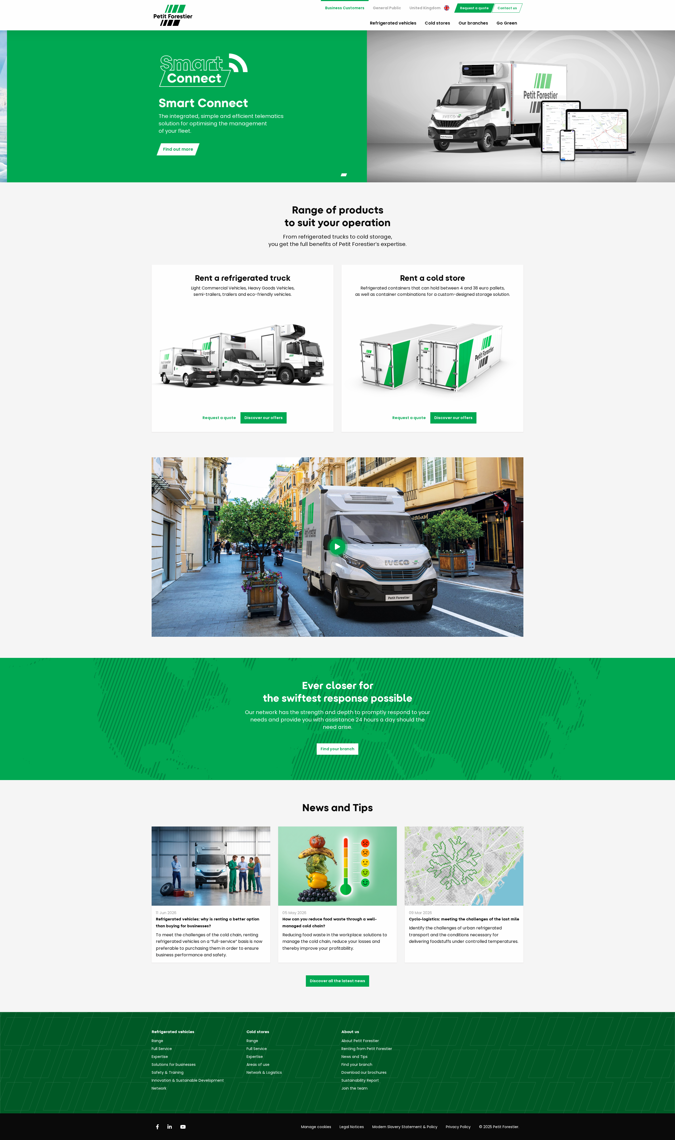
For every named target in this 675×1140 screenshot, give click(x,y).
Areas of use (258, 1064)
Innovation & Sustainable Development (188, 1080)
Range (157, 1040)
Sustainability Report (360, 1080)
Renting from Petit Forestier (366, 1048)
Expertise (160, 1056)
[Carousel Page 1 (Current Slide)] (334, 174)
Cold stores (437, 23)
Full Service (162, 1048)
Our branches (473, 23)
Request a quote (474, 8)
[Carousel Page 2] (344, 174)
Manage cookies (316, 1126)
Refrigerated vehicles (393, 23)
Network (159, 1088)
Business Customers (344, 8)
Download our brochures (364, 1072)
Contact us (507, 8)
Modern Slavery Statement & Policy (404, 1126)
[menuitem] (345, 8)
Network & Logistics (264, 1072)
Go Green (506, 23)
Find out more (171, 149)
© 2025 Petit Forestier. (499, 1126)
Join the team (354, 1088)
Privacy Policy (458, 1126)
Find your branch (337, 749)
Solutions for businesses (174, 1064)
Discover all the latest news (337, 981)
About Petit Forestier (360, 1040)
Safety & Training (168, 1072)
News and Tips (354, 1056)
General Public (387, 8)
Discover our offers (263, 417)
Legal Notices (352, 1126)
